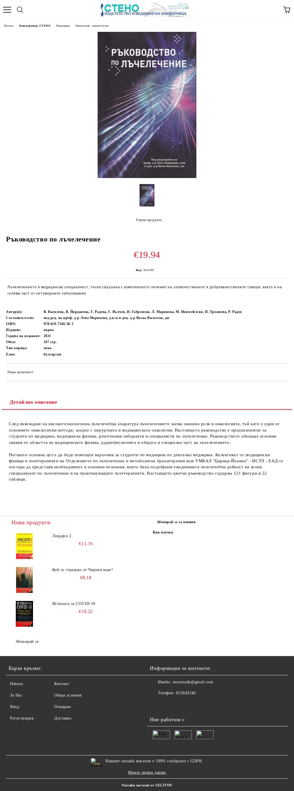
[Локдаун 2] (24, 546)
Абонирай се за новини (176, 522)
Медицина (62, 25)
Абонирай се (27, 641)
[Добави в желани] (280, 373)
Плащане (62, 707)
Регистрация (21, 718)
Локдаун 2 (61, 536)
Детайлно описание (33, 402)
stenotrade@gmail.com (193, 682)
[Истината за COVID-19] (24, 614)
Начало (8, 25)
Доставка (62, 718)
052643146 (186, 693)
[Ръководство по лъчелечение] (147, 177)
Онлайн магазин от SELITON (147, 785)
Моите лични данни (147, 772)
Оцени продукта (149, 220)
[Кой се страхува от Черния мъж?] (24, 580)
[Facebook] (157, 704)
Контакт (61, 684)
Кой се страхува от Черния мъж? (82, 570)
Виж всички (163, 532)
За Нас (16, 695)
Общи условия (68, 695)
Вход (14, 707)
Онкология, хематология (92, 25)
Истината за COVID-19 (73, 604)
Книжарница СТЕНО (35, 25)
